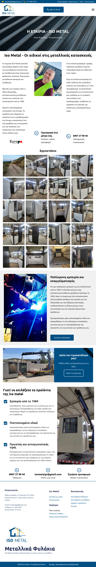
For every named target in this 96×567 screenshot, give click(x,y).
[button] (93, 10)
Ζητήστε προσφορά (79, 474)
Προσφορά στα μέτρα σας (49, 134)
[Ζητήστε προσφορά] (79, 470)
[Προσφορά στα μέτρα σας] (36, 133)
